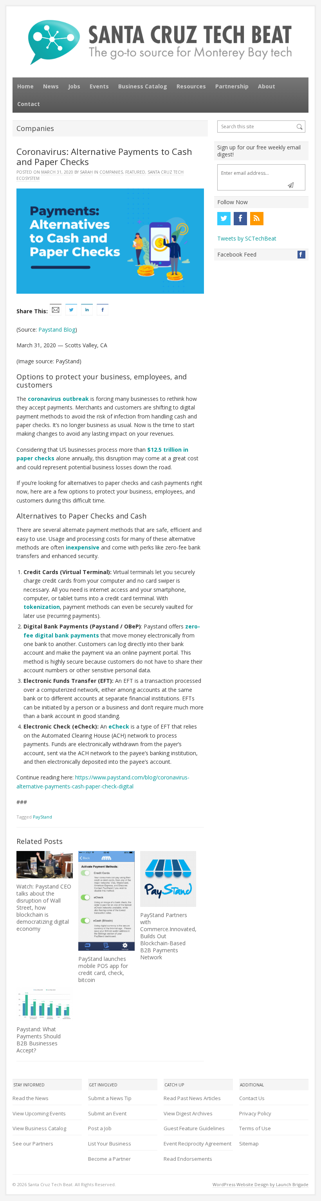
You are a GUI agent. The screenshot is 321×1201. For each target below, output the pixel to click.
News (51, 86)
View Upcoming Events (39, 1113)
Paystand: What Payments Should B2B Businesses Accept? (38, 1039)
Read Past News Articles (192, 1098)
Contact (28, 104)
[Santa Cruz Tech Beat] (160, 42)
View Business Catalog (39, 1128)
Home (25, 86)
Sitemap (249, 1143)
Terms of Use (255, 1128)
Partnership (232, 86)
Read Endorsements (188, 1158)
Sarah (86, 172)
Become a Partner (109, 1158)
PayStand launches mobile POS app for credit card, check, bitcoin (103, 969)
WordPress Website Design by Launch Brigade (260, 1184)
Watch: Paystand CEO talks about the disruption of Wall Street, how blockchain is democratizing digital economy (43, 907)
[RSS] (256, 218)
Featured (135, 172)
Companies (111, 172)
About (266, 86)
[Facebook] (240, 218)
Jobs (74, 86)
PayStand (42, 817)
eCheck (118, 726)
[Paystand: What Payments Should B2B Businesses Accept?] (44, 1004)
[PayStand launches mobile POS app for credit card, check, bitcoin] (106, 901)
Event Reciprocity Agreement (197, 1143)
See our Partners (33, 1143)
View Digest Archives (188, 1113)
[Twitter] (224, 218)
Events (99, 86)
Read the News (31, 1098)
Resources (191, 86)
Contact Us (252, 1098)
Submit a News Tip (110, 1098)
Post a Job (100, 1128)
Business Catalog (142, 86)
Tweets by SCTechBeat (246, 238)
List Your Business (109, 1143)
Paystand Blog (56, 329)
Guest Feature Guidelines (194, 1128)
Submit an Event (107, 1113)
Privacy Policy (255, 1113)
